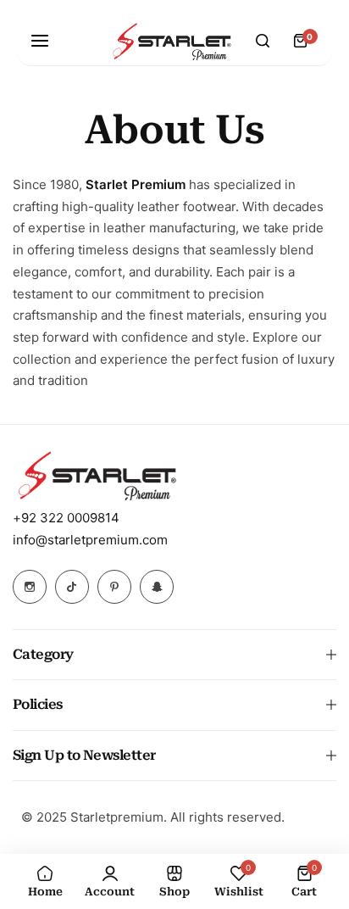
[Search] (262, 40)
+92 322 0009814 (66, 518)
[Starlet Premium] (171, 41)
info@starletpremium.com (90, 540)
